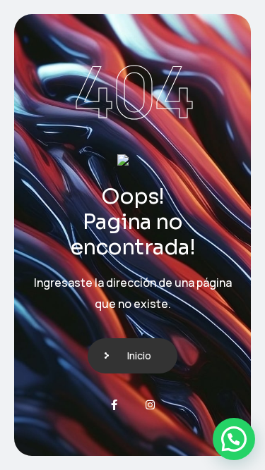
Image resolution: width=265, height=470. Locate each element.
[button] (234, 439)
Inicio (139, 355)
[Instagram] (150, 405)
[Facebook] (114, 405)
